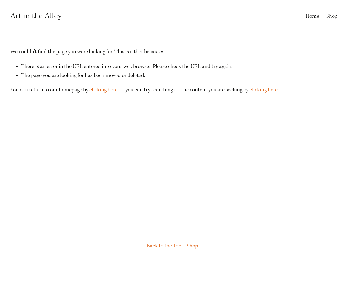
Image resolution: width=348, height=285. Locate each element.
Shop (332, 16)
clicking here (103, 90)
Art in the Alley (36, 16)
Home (312, 16)
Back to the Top (164, 246)
